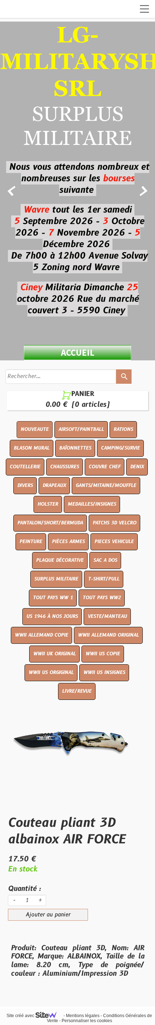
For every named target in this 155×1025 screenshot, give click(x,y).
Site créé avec (20, 1015)
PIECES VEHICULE (114, 541)
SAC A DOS (105, 560)
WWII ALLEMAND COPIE (41, 635)
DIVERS (25, 485)
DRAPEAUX (54, 485)
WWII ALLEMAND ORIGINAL (108, 635)
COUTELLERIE (25, 467)
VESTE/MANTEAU (107, 616)
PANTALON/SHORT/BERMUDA (50, 523)
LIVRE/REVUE (77, 691)
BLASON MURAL (31, 448)
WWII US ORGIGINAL (51, 672)
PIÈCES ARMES (68, 541)
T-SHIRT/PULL (103, 579)
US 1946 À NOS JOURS (52, 616)
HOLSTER (47, 504)
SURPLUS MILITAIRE (56, 579)
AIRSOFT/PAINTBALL (81, 429)
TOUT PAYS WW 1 (53, 597)
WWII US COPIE (102, 654)
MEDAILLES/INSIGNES (92, 504)
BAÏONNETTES (75, 448)
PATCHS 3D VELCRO (114, 523)
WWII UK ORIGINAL (54, 654)
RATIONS (123, 429)
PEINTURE (30, 541)
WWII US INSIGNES (104, 672)
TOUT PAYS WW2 (102, 597)
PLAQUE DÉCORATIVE (60, 560)
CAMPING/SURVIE (120, 448)
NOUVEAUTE (35, 429)
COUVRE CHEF (104, 467)
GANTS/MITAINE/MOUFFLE (106, 485)
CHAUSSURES (64, 467)
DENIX (137, 467)
